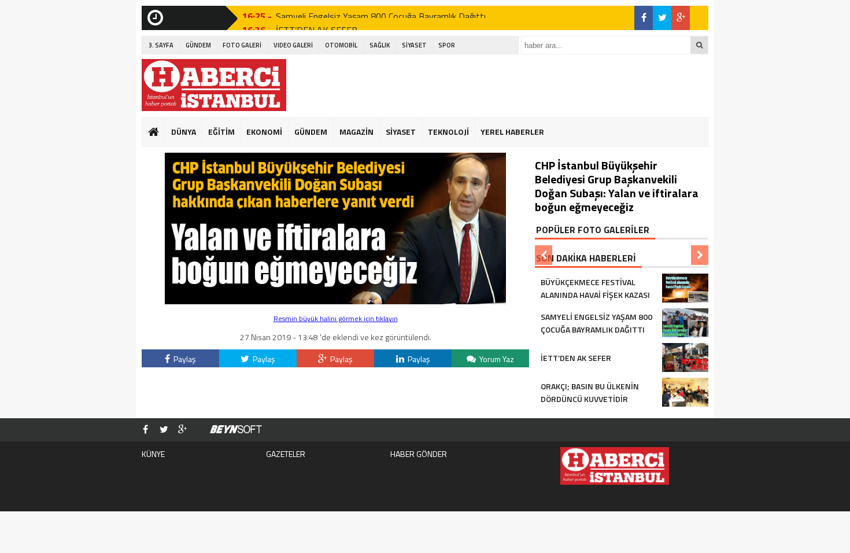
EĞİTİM (221, 132)
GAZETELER (285, 454)
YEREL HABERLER (512, 132)
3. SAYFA (161, 45)
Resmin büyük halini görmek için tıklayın (336, 318)
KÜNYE (153, 454)
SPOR (446, 45)
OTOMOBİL (341, 45)
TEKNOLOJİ (448, 132)
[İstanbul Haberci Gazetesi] (214, 85)
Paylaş (184, 359)
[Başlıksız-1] (335, 301)
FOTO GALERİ (242, 45)
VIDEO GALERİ (293, 45)
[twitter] (662, 18)
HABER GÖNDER (418, 454)
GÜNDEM (198, 45)
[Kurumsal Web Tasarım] (236, 430)
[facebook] (643, 18)
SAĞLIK (379, 45)
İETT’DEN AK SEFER (316, 20)
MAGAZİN (356, 132)
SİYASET (414, 45)
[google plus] (680, 18)
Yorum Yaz (496, 359)
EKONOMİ (264, 132)
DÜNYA (183, 132)
